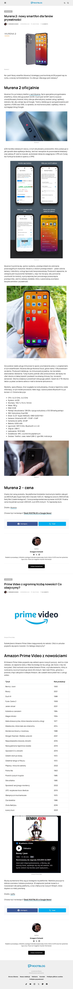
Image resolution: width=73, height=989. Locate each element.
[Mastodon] (42, 984)
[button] (5, 3)
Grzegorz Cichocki (36, 552)
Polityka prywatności (36, 979)
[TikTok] (26, 984)
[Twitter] (38, 984)
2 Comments (45, 24)
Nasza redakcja (25, 976)
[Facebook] (46, 984)
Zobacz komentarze (36, 566)
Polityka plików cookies (55, 976)
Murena (13, 507)
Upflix (12, 894)
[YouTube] (30, 984)
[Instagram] (34, 984)
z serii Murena (34, 94)
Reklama (35, 976)
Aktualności (8, 11)
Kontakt (42, 976)
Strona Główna (13, 976)
